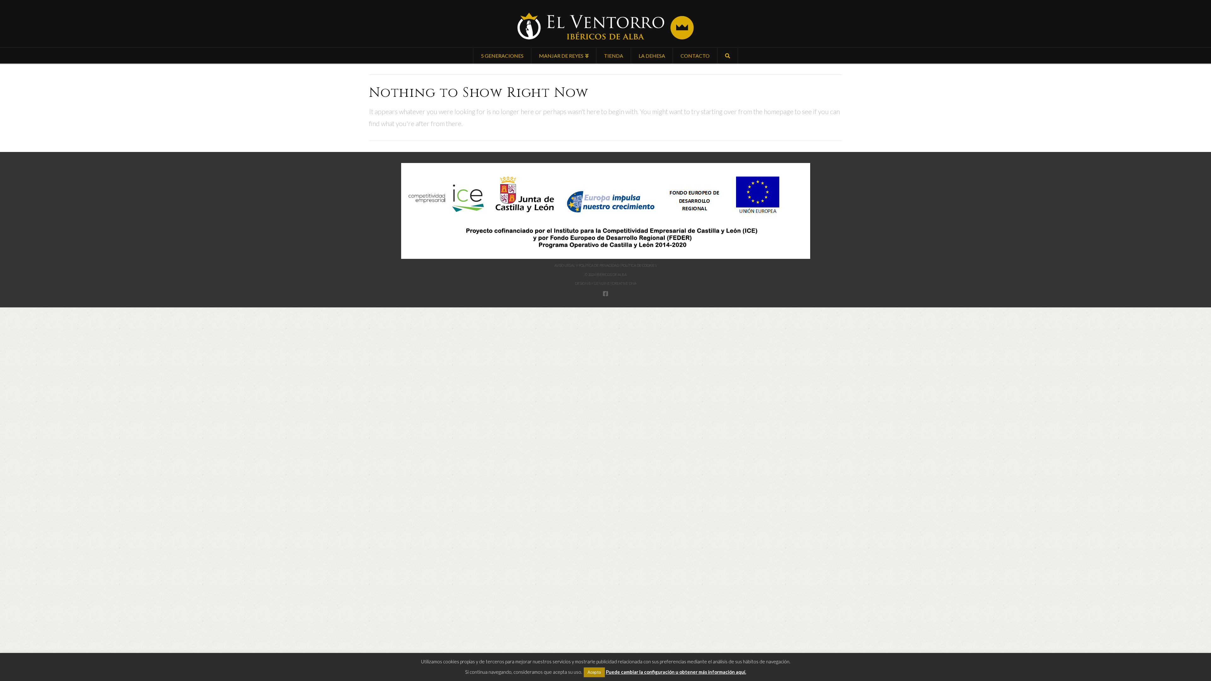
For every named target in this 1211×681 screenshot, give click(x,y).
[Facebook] (605, 293)
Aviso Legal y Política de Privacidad (586, 265)
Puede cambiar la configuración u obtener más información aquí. (676, 672)
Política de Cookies (639, 265)
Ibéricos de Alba (611, 274)
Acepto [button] (594, 672)
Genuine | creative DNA (615, 283)
